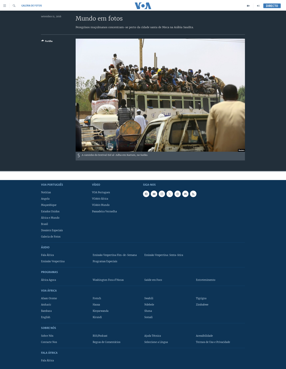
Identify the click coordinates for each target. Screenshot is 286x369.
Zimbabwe (202, 304)
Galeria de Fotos (31, 5)
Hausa (96, 304)
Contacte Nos (49, 342)
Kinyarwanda (100, 310)
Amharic (46, 304)
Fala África (47, 255)
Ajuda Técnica (152, 335)
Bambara (46, 310)
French (97, 298)
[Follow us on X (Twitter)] (170, 194)
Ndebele (149, 304)
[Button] (47, 42)
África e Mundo (50, 217)
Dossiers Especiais (52, 230)
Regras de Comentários (106, 342)
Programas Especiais (105, 261)
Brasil (44, 224)
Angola (45, 198)
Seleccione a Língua (156, 342)
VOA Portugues (101, 192)
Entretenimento (205, 279)
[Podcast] (177, 194)
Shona (148, 310)
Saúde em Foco (153, 279)
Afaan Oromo (49, 298)
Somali (148, 317)
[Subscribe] (185, 194)
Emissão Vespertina (53, 261)
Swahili (148, 298)
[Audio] (258, 5)
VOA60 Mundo (101, 205)
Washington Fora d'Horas (108, 279)
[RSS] (193, 194)
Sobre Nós (47, 335)
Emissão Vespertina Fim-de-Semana (115, 255)
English (45, 317)
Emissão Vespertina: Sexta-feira (163, 255)
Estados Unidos (50, 211)
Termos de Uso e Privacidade (213, 342)
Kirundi (97, 317)
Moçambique (48, 205)
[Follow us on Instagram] (162, 194)
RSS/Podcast (100, 335)
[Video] (248, 5)
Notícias (46, 192)
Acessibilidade (204, 335)
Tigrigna (201, 298)
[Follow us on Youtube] (154, 194)
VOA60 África (100, 198)
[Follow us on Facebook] (146, 194)
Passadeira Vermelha (104, 211)
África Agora (48, 279)
